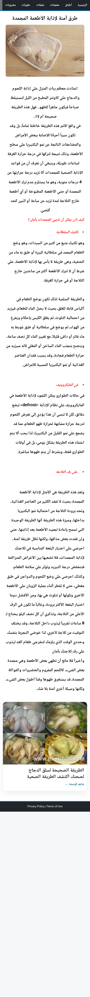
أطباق (68, 5)
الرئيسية (82, 5)
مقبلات (40, 5)
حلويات (26, 5)
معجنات (54, 5)
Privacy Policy (36, 806)
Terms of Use (55, 806)
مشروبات (10, 5)
